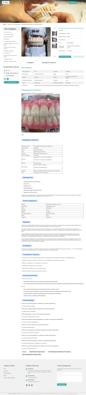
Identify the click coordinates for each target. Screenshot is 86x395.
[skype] (8, 79)
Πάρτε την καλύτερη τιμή (65, 56)
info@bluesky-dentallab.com (12, 73)
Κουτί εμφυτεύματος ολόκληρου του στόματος (59, 351)
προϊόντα (52, 2)
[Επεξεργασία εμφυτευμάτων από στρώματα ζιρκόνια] (36, 41)
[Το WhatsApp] (5, 79)
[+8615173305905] (32, 385)
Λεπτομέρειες (30, 62)
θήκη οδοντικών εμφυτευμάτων (37, 351)
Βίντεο (58, 2)
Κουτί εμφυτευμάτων (17, 24)
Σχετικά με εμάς (45, 2)
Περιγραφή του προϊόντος (49, 62)
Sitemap (19, 393)
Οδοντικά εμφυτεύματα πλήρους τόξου (31, 354)
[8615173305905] (29, 385)
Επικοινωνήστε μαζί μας (64, 2)
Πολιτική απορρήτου (12, 393)
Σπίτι (40, 2)
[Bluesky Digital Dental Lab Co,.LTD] (5, 2)
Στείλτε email (62, 384)
